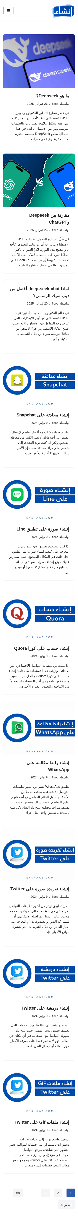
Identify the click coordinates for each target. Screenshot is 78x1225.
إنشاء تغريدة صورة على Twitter (39, 888)
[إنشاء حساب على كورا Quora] (39, 614)
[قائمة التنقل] (8, 10)
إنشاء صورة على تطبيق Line (42, 529)
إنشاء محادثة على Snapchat (42, 415)
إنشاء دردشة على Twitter (45, 1008)
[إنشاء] (63, 10)
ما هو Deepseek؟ (52, 95)
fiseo (55, 103)
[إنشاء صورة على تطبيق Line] (39, 494)
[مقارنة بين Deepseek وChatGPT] (39, 180)
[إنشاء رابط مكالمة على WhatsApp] (39, 728)
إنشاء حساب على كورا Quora (41, 648)
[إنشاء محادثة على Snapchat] (39, 380)
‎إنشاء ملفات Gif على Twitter (42, 1122)
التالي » (66, 1204)
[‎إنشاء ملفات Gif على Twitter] (39, 1087)
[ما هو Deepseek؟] (39, 61)
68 (18, 1193)
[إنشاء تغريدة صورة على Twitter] (39, 854)
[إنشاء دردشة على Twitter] (39, 973)
